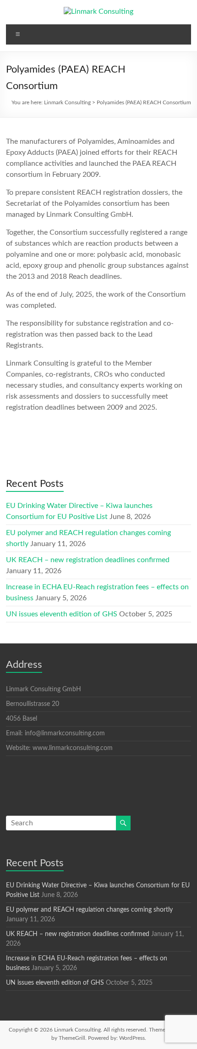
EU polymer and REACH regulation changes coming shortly (89, 910)
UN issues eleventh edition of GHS (61, 614)
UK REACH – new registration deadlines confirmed (88, 560)
